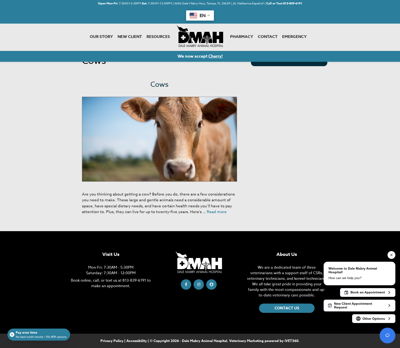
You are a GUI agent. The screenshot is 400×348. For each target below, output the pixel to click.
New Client (130, 37)
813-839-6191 (134, 280)
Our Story (101, 37)
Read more (217, 212)
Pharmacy (241, 37)
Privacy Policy (111, 340)
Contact (268, 37)
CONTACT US (287, 308)
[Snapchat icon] (211, 284)
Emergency (294, 37)
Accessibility (136, 340)
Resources (158, 37)
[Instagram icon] (199, 284)
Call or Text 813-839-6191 (284, 3)
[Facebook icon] (186, 284)
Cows (159, 85)
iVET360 (291, 340)
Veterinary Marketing (246, 340)
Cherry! (215, 56)
